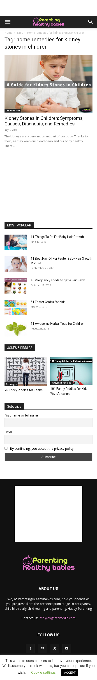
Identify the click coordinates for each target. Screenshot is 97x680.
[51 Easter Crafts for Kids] (16, 307)
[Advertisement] (48, 8)
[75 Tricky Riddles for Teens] (26, 371)
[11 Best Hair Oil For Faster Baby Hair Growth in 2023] (16, 264)
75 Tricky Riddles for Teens (24, 390)
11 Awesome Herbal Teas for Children (58, 323)
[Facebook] (30, 648)
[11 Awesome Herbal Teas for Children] (16, 328)
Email (8, 432)
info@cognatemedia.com (57, 618)
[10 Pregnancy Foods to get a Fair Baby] (16, 286)
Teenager (11, 384)
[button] (7, 22)
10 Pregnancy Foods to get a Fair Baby (58, 280)
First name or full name (22, 415)
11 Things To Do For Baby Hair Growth (57, 237)
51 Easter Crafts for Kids (48, 302)
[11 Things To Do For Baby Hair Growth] (16, 242)
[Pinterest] (42, 648)
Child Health (13, 110)
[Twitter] (54, 648)
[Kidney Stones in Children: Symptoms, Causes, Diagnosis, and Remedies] (48, 84)
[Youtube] (66, 648)
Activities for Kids (62, 382)
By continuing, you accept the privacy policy (41, 448)
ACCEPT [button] (70, 672)
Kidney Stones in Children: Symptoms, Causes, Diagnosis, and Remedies (44, 121)
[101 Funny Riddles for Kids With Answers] (71, 371)
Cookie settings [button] (43, 672)
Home (8, 33)
